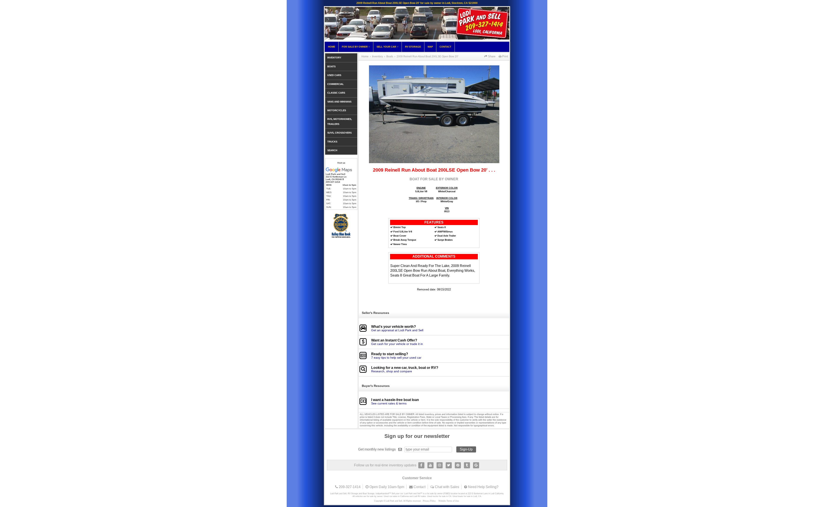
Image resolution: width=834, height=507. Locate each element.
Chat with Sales (447, 487)
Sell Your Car (387, 46)
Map (430, 46)
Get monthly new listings (377, 449)
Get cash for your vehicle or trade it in (397, 344)
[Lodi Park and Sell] (417, 38)
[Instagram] (440, 465)
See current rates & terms (389, 403)
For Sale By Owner (355, 46)
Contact (445, 46)
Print (504, 56)
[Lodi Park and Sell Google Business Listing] (476, 465)
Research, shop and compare (391, 371)
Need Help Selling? (483, 487)
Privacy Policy (429, 501)
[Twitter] (449, 465)
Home (331, 46)
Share (491, 56)
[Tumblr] (467, 465)
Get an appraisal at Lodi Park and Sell (397, 330)
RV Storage (413, 46)
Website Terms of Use (449, 501)
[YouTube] (430, 465)
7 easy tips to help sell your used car (396, 357)
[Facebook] (421, 465)
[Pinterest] (458, 465)
